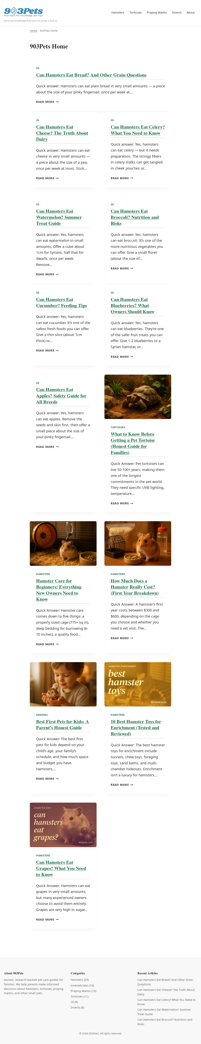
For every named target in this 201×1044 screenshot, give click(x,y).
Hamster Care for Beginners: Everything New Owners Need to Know (58, 589)
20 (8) (74, 1002)
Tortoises (136, 12)
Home (33, 30)
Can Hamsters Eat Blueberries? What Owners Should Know (132, 305)
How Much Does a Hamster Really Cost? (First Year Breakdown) (135, 586)
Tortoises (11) (79, 996)
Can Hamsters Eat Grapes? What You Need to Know (61, 868)
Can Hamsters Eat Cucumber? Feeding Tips (61, 302)
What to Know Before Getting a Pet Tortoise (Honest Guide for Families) (133, 443)
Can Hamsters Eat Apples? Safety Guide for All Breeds (61, 395)
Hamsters (117, 12)
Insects (177, 12)
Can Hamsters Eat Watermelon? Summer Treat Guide (59, 216)
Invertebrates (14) (82, 985)
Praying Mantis (157, 12)
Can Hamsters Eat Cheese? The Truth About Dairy (62, 132)
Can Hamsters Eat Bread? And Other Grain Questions (91, 74)
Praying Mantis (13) (83, 991)
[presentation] (137, 397)
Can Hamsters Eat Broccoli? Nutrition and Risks (135, 216)
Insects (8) (77, 1007)
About (191, 12)
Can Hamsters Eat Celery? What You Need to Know (138, 129)
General (42, 714)
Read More (47, 102)
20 (37, 68)
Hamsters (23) (80, 980)
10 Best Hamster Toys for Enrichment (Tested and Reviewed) (136, 727)
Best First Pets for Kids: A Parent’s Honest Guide (62, 724)
